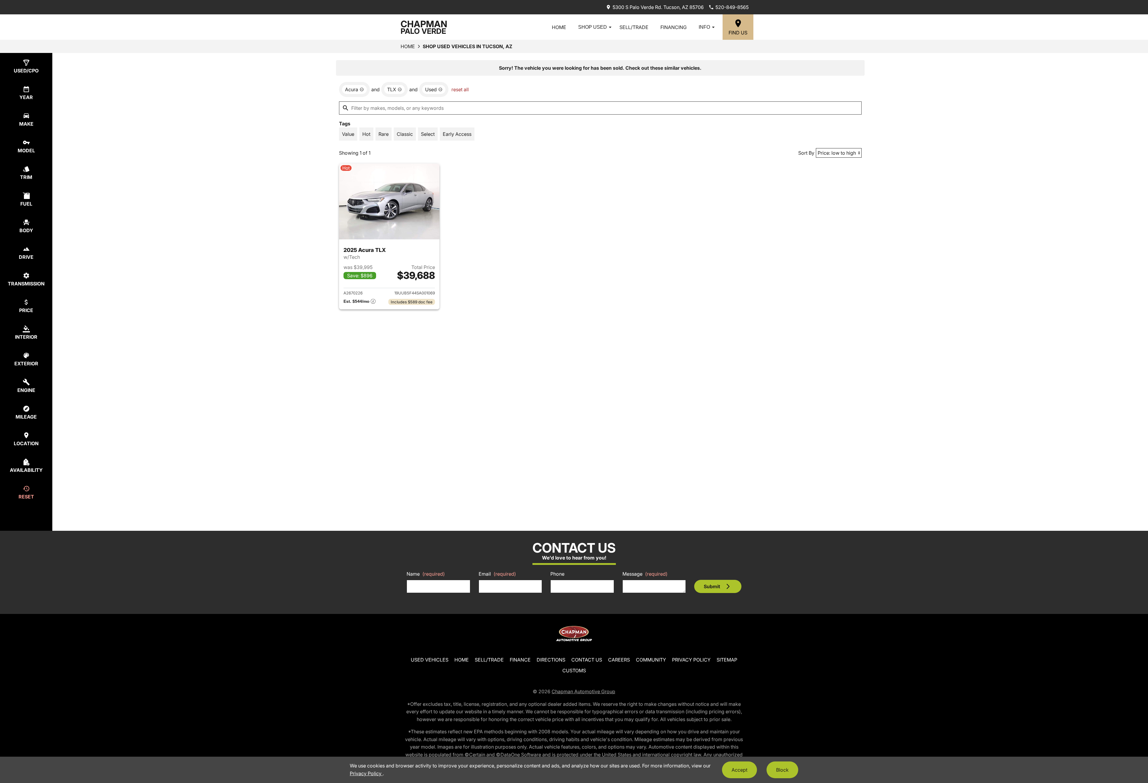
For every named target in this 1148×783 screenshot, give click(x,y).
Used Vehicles (429, 660)
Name (426, 574)
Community (651, 660)
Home (559, 27)
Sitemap (727, 660)
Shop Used (592, 27)
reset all (460, 89)
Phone (557, 574)
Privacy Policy (691, 660)
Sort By (806, 153)
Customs (574, 670)
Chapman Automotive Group (583, 691)
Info (704, 27)
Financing (673, 27)
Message (645, 574)
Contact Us (586, 660)
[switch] (348, 134)
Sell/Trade (633, 27)
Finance (520, 660)
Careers (619, 660)
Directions (551, 660)
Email (497, 574)
